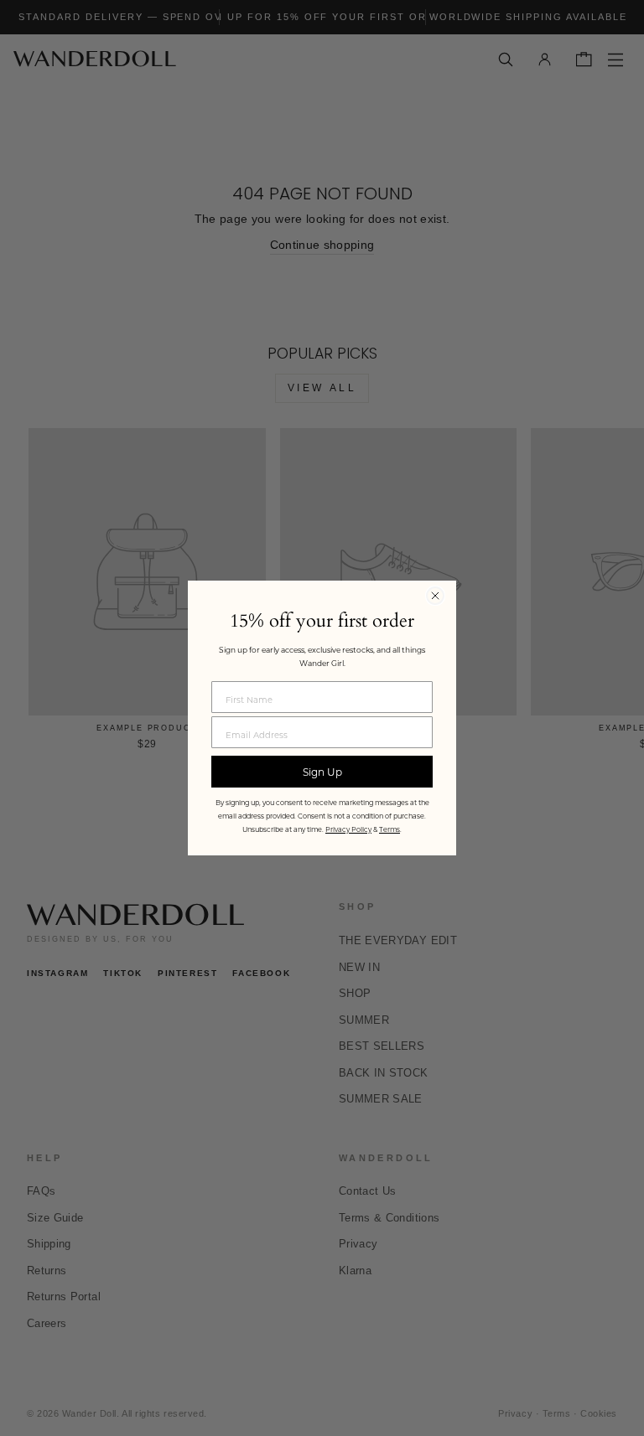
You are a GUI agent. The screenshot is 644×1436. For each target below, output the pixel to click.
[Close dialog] (435, 595)
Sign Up (322, 771)
